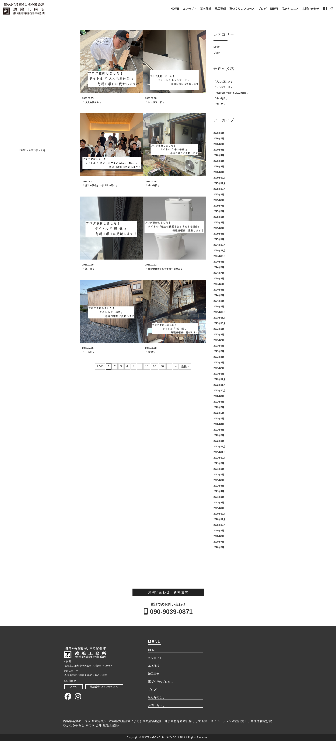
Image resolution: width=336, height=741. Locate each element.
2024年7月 (219, 273)
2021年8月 (219, 469)
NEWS (274, 8)
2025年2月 (219, 233)
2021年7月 (219, 474)
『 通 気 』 (220, 104)
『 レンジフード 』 (223, 87)
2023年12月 (219, 312)
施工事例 (220, 8)
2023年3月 (219, 362)
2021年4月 (219, 491)
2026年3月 (219, 161)
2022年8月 (219, 401)
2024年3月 (219, 295)
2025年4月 (219, 222)
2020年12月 (219, 513)
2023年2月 (219, 368)
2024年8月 (219, 267)
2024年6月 (219, 278)
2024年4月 (219, 289)
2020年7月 (219, 541)
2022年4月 (219, 424)
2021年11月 (219, 452)
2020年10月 (219, 525)
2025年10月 (219, 189)
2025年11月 (219, 183)
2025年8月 (219, 200)
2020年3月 (219, 547)
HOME (175, 8)
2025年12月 (219, 177)
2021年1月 (219, 508)
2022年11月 (219, 385)
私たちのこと (290, 8)
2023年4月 (219, 357)
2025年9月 (219, 194)
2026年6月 (219, 144)
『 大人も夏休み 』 (223, 81)
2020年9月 (219, 530)
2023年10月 (219, 323)
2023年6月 (219, 345)
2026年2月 (219, 166)
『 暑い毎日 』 (221, 98)
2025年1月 (219, 239)
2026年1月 (219, 172)
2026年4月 (219, 155)
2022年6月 (219, 413)
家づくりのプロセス (242, 8)
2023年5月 (219, 351)
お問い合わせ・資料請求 (168, 592)
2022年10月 (219, 390)
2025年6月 (219, 211)
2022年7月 (219, 407)
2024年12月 (219, 245)
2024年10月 (219, 256)
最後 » (185, 366)
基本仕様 (205, 8)
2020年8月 (219, 536)
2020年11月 (219, 519)
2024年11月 (219, 250)
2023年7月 (219, 340)
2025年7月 (219, 205)
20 (154, 366)
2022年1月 (219, 441)
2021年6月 (219, 480)
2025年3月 (219, 228)
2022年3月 (219, 429)
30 (162, 366)
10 (146, 366)
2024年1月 (219, 306)
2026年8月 (219, 133)
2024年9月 (219, 261)
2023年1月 (219, 373)
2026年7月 (219, 138)
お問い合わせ (310, 8)
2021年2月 (219, 502)
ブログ (262, 8)
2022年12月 (219, 379)
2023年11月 (219, 317)
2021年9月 (219, 463)
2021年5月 (219, 485)
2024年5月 (219, 284)
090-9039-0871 (170, 611)
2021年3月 (219, 497)
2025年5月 (219, 217)
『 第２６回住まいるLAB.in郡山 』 (232, 93)
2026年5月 (219, 149)
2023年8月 (219, 334)
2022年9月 (219, 396)
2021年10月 (219, 457)
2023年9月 (219, 329)
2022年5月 (219, 418)
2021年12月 (219, 446)
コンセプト (190, 8)
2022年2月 (219, 435)
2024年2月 (219, 301)
